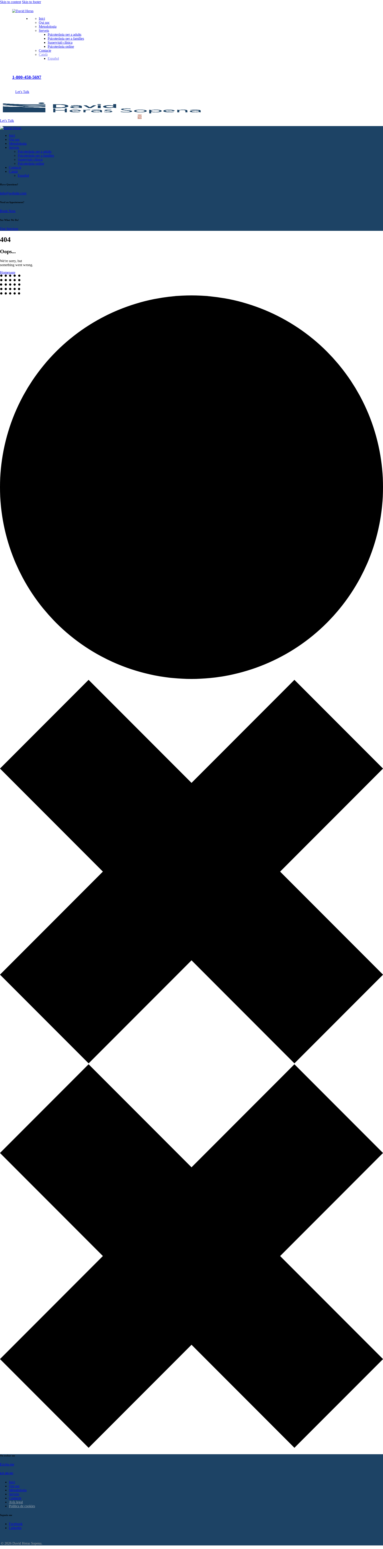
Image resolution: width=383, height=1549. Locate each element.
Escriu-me (7, 1464)
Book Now (8, 211)
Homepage (7, 272)
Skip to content (10, 2)
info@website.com (13, 193)
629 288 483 (6, 1473)
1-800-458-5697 (26, 77)
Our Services (9, 229)
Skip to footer (31, 2)
